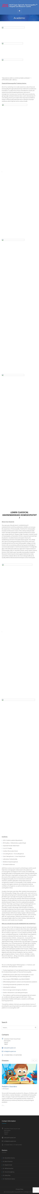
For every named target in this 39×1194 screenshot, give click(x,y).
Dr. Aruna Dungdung (8, 1172)
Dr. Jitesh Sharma (7, 1161)
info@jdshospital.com (10, 1051)
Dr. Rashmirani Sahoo (9, 1179)
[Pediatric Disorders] (19, 1074)
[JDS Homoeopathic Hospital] (19, 5)
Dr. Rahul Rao (6, 1175)
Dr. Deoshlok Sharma (9, 1158)
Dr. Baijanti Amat (7, 1165)
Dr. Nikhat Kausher (8, 1168)
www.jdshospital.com (10, 1048)
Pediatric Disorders (9, 1086)
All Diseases (6, 1088)
